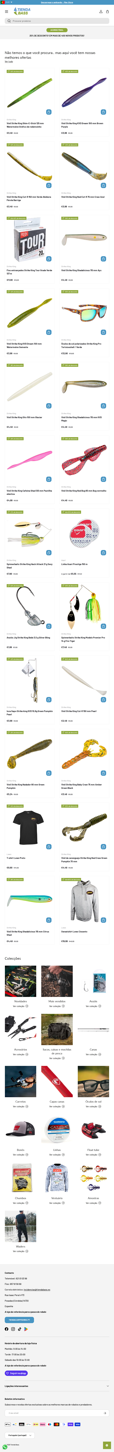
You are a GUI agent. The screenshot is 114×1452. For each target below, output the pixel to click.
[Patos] (93, 1129)
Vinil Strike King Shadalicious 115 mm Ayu (81, 270)
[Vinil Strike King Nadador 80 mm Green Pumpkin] (30, 754)
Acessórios (20, 1049)
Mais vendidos (57, 1001)
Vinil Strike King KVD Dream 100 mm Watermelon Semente (24, 345)
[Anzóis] (93, 981)
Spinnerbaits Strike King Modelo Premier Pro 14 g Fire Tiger (83, 639)
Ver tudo (9, 61)
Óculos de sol (93, 1101)
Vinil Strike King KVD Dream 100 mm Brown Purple (82, 125)
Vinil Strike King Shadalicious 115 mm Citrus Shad (28, 933)
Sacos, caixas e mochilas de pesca (57, 1051)
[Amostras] (93, 1178)
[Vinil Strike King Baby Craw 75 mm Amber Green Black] (84, 754)
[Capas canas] (57, 1081)
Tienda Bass (14, 1445)
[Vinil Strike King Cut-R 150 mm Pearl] (84, 681)
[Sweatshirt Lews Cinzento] (84, 901)
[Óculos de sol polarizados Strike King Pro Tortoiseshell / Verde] (84, 313)
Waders (20, 1246)
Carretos (20, 1101)
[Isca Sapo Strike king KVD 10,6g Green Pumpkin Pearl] (30, 681)
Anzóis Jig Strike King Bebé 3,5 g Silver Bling (28, 637)
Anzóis (93, 1001)
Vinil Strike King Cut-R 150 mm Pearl (78, 711)
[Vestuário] (57, 1178)
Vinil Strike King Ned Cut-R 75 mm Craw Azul (82, 196)
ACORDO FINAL (57, 30)
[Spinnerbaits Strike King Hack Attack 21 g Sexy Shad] (30, 534)
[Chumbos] (20, 1178)
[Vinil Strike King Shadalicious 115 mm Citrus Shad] (30, 901)
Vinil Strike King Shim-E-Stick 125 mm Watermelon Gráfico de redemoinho (25, 125)
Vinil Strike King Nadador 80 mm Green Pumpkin (25, 786)
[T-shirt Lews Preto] (30, 828)
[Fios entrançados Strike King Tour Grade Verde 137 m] (30, 240)
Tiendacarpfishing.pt (19, 1320)
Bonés (20, 1149)
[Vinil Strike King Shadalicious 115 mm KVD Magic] (84, 387)
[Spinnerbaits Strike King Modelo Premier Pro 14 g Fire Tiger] (84, 607)
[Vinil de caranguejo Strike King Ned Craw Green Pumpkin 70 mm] (84, 828)
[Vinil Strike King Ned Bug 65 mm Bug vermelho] (84, 460)
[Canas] (93, 1029)
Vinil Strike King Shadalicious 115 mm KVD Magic (81, 419)
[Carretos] (20, 1081)
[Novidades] (20, 981)
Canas (93, 1049)
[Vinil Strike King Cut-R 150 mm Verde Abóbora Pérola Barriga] (30, 166)
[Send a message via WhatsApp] (4, 1447)
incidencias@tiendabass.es (37, 1289)
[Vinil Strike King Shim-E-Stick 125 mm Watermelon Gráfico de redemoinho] (30, 93)
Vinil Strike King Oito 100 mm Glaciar (24, 417)
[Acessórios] (20, 1029)
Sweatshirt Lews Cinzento (74, 931)
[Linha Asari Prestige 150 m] (84, 534)
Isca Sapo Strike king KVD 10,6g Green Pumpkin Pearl (30, 713)
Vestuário (56, 1198)
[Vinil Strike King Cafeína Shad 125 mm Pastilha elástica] (30, 460)
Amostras (93, 1198)
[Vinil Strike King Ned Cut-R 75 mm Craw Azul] (84, 166)
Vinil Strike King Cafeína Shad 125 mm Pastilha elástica (29, 492)
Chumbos (20, 1198)
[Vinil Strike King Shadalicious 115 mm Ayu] (84, 240)
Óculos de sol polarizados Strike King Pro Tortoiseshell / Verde (81, 345)
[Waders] (20, 1226)
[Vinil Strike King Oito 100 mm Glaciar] (30, 387)
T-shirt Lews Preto (16, 858)
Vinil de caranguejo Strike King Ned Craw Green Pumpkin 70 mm (84, 860)
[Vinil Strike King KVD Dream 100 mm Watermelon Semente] (30, 313)
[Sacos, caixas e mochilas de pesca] (57, 1029)
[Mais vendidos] (57, 981)
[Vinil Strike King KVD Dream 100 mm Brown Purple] (84, 93)
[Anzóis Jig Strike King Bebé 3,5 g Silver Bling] (30, 607)
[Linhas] (57, 1129)
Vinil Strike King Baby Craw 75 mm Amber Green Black (81, 786)
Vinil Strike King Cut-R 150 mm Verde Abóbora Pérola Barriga (29, 198)
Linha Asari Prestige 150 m (74, 564)
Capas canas (57, 1101)
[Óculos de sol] (93, 1081)
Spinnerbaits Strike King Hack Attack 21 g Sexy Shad (30, 566)
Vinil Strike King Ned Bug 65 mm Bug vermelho (83, 490)
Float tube (93, 1149)
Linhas (57, 1149)
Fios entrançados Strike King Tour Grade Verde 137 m (29, 272)
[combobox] (57, 21)
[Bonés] (20, 1129)
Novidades (20, 1001)
